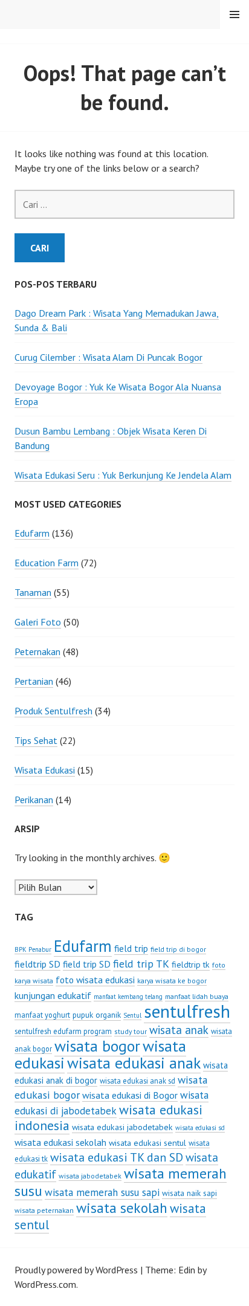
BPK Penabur (33, 949)
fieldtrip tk (191, 964)
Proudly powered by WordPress (76, 1270)
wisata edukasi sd (200, 1127)
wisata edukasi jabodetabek (122, 1127)
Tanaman (33, 592)
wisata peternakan (44, 1210)
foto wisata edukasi (95, 980)
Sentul (132, 1015)
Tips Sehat (36, 740)
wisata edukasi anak (134, 1063)
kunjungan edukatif (53, 995)
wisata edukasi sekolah (60, 1142)
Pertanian (34, 681)
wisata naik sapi (189, 1193)
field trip (131, 948)
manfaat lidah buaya (196, 996)
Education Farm (47, 563)
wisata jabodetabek (90, 1175)
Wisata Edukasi (45, 770)
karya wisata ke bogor (172, 980)
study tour (130, 1031)
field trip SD (87, 964)
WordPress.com (45, 1284)
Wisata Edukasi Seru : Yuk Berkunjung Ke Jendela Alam (123, 475)
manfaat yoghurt (42, 1015)
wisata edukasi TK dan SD (116, 1157)
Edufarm (32, 533)
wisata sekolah (121, 1207)
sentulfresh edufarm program (63, 1031)
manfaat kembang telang (128, 996)
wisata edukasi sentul (147, 1142)
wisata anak (179, 1030)
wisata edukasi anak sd (137, 1080)
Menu (234, 14)
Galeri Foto (38, 622)
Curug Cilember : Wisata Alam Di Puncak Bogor (108, 357)
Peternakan (37, 651)
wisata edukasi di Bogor (130, 1095)
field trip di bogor (178, 949)
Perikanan (34, 800)
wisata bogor (97, 1046)
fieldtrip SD (37, 964)
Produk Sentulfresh (53, 711)
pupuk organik (97, 1014)
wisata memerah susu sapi (102, 1192)
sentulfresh (187, 1011)
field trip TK (141, 964)
